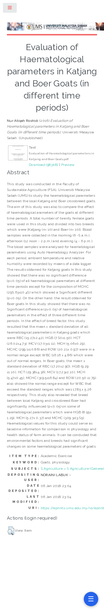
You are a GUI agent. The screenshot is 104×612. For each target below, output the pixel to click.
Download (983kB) (43, 165)
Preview (68, 165)
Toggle (10, 9)
